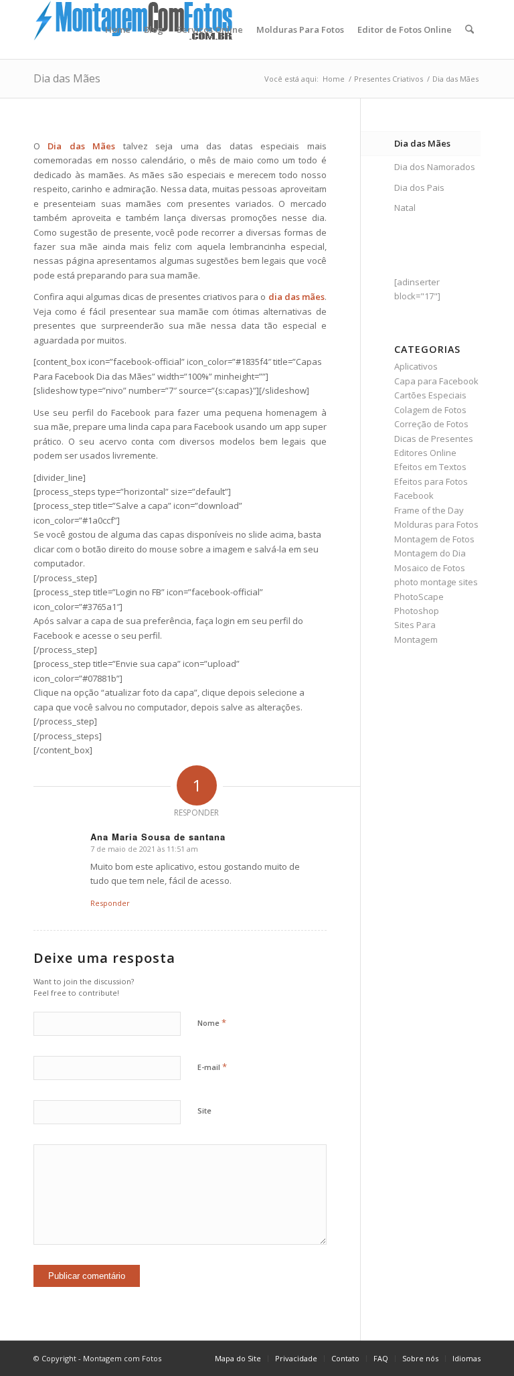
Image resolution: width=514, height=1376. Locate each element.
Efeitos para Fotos (431, 481)
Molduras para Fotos (436, 524)
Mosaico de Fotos (429, 568)
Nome (211, 1022)
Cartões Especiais (430, 395)
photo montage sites (436, 582)
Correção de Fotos (431, 424)
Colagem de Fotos (430, 410)
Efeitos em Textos (430, 467)
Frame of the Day (429, 510)
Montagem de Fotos (434, 539)
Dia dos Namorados (434, 167)
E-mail (212, 1067)
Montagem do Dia (430, 553)
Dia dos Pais (419, 187)
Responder (110, 903)
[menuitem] (117, 29)
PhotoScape (419, 597)
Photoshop (416, 611)
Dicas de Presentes (433, 439)
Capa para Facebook (436, 381)
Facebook (414, 495)
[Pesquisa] (469, 29)
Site (204, 1110)
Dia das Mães (66, 78)
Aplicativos (416, 366)
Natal (405, 208)
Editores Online (425, 453)
